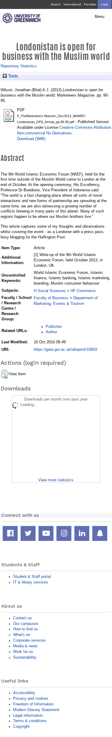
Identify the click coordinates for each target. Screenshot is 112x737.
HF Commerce (83, 290)
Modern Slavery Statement (36, 709)
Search (56, 4)
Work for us (23, 651)
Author (51, 332)
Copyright (21, 726)
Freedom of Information (33, 704)
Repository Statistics (19, 66)
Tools (12, 76)
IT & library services (30, 582)
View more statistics (55, 480)
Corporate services (29, 640)
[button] (4, 374)
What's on (21, 634)
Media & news (25, 646)
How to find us (25, 629)
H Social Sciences (50, 290)
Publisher (54, 326)
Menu (99, 17)
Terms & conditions (30, 721)
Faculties (90, 4)
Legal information (28, 715)
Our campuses (26, 623)
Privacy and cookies (30, 698)
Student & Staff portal (32, 576)
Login (104, 4)
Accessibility (24, 693)
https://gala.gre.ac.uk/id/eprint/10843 (65, 349)
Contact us (22, 618)
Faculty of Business (51, 298)
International (72, 4)
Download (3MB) (31, 138)
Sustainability (24, 657)
